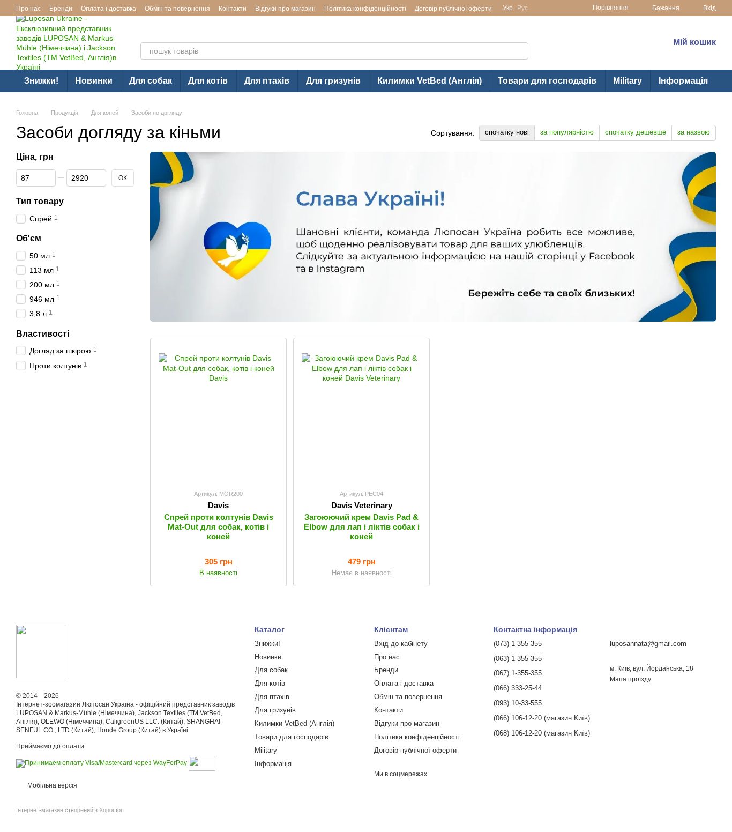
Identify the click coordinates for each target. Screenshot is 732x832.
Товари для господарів (547, 80)
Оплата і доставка (108, 8)
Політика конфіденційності (365, 8)
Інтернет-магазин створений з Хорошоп (70, 810)
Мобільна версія (51, 785)
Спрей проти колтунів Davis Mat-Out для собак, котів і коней (218, 526)
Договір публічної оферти (453, 8)
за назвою (693, 132)
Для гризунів (333, 80)
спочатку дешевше (635, 132)
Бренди (60, 8)
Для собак (150, 80)
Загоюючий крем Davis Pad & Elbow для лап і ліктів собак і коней (362, 526)
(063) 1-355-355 (601, 49)
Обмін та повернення (177, 8)
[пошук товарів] (519, 51)
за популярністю (567, 132)
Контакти (233, 8)
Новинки (94, 80)
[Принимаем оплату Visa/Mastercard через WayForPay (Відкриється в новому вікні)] (101, 763)
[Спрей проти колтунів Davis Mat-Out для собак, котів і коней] (218, 413)
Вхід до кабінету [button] (401, 644)
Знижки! (41, 80)
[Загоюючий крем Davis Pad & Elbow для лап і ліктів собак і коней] (361, 413)
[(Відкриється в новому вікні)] (202, 763)
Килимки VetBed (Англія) (429, 80)
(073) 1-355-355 (601, 35)
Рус (522, 8)
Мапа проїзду (630, 679)
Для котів (208, 80)
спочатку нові (507, 132)
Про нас (28, 8)
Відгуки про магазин (285, 8)
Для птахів (266, 80)
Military (627, 80)
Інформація (683, 80)
